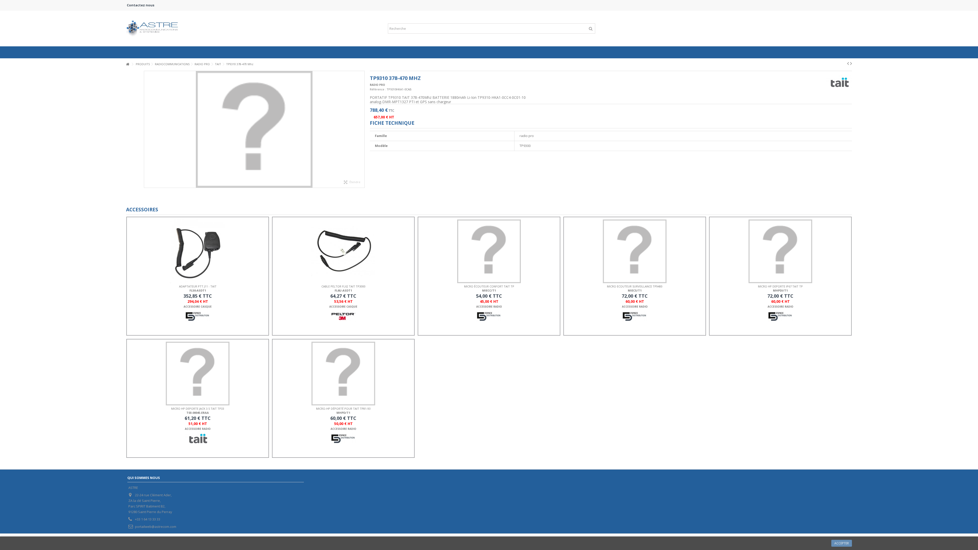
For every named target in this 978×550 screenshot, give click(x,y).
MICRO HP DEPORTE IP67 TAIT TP (780, 286)
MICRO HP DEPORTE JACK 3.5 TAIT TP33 (197, 408)
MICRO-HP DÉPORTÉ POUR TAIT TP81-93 (343, 408)
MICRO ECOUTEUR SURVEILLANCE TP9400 (634, 286)
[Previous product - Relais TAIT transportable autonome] (848, 63)
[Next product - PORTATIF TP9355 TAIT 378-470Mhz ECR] (851, 63)
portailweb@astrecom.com (155, 526)
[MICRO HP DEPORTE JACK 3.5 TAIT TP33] (197, 373)
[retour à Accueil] (127, 64)
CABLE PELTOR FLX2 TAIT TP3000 (343, 286)
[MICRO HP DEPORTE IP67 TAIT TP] (780, 251)
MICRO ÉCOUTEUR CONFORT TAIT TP (489, 286)
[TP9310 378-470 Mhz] (254, 129)
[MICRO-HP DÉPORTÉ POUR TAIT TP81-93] (343, 373)
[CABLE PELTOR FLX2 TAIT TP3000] (343, 251)
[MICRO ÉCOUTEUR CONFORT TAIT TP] (489, 251)
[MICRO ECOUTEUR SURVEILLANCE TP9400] (634, 251)
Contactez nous (140, 5)
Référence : (378, 89)
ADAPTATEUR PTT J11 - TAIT (197, 286)
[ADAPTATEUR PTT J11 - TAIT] (197, 251)
